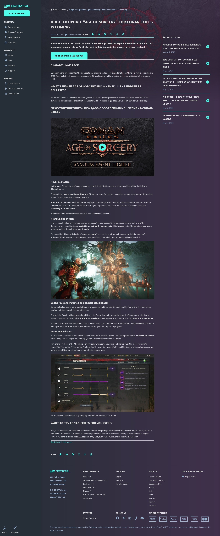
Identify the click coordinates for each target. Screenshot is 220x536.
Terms (152, 498)
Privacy (152, 502)
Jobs (151, 491)
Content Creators (16, 88)
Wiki (10, 60)
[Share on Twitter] (111, 34)
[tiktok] (136, 518)
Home (56, 9)
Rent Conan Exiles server (61, 442)
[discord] (142, 518)
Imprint (152, 505)
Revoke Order (122, 484)
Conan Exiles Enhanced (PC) (95, 480)
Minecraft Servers (15, 32)
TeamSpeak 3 (14, 37)
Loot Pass (12, 42)
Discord (11, 65)
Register (120, 480)
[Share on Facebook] (104, 34)
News (10, 55)
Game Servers (14, 27)
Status (152, 487)
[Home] (21, 6)
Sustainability (155, 484)
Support (11, 70)
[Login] (4, 528)
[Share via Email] (98, 34)
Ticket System (89, 518)
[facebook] (117, 518)
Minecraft (87, 491)
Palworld (87, 476)
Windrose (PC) (89, 487)
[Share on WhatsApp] (117, 34)
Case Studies (13, 93)
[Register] (15, 528)
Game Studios (14, 83)
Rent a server (17, 13)
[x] (123, 518)
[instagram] (129, 518)
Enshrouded (88, 484)
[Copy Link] (92, 34)
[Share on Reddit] (123, 34)
